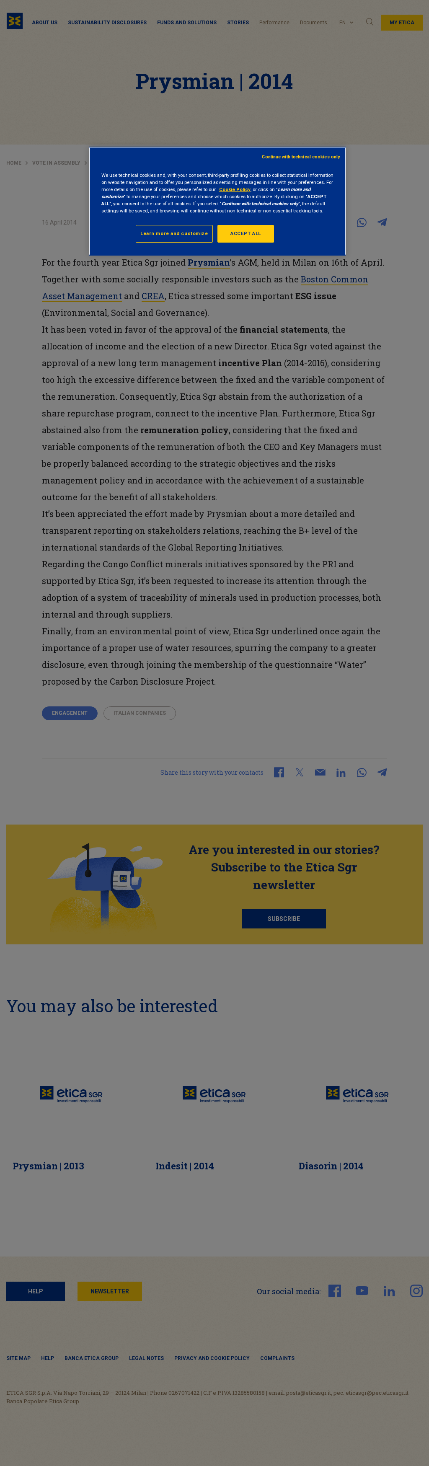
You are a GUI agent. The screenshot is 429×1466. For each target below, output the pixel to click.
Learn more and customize (174, 233)
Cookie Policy (235, 189)
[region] (217, 201)
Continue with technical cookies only (301, 157)
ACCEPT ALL (245, 233)
